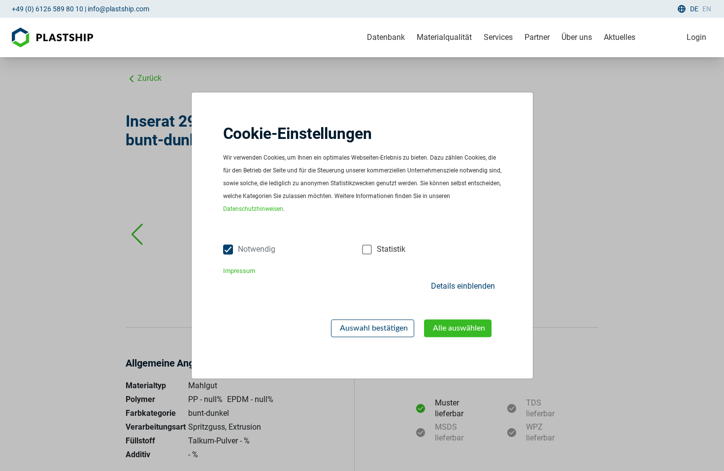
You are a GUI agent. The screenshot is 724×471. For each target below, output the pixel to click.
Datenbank (386, 37)
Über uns (576, 37)
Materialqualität (444, 37)
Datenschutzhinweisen (253, 209)
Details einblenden (463, 286)
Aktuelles (619, 37)
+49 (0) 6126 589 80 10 (47, 9)
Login (696, 37)
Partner (537, 37)
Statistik (391, 249)
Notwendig (256, 249)
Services (498, 37)
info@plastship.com (118, 9)
